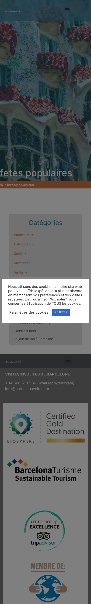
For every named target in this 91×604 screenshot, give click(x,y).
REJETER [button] (61, 312)
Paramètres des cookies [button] (28, 312)
